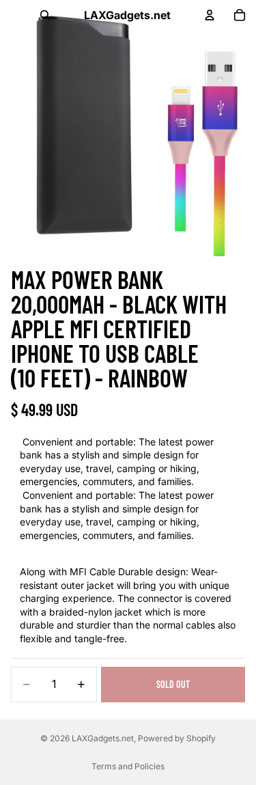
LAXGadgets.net (103, 738)
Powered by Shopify (177, 738)
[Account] (210, 15)
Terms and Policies (128, 766)
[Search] (45, 15)
